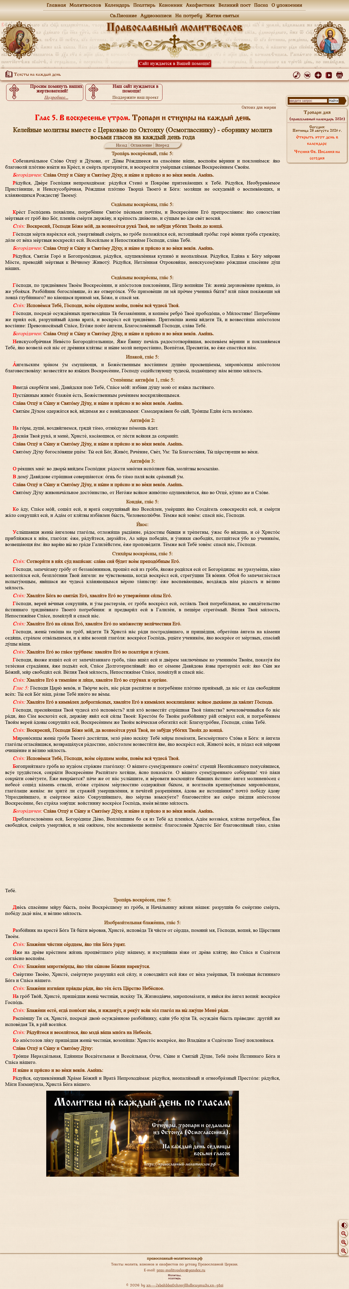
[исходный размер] (343, 1242)
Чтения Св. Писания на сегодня (317, 155)
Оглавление (141, 145)
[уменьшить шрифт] (343, 1233)
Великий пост (234, 5)
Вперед (162, 145)
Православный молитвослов (174, 28)
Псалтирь (144, 5)
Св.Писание (123, 15)
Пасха (261, 5)
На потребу (188, 15)
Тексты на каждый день (37, 75)
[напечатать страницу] (340, 74)
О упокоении (287, 5)
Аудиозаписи (156, 15)
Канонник (170, 5)
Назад (121, 145)
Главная (56, 5)
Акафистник (200, 5)
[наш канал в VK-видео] (329, 74)
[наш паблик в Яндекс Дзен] (319, 74)
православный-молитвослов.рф (174, 1258)
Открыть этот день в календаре (317, 140)
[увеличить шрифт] (343, 1251)
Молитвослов (85, 5)
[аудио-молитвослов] (297, 74)
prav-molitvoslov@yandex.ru (181, 1270)
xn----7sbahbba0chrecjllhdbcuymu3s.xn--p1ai (184, 1285)
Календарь (117, 5)
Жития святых (222, 15)
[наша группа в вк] (308, 74)
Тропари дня (317, 115)
